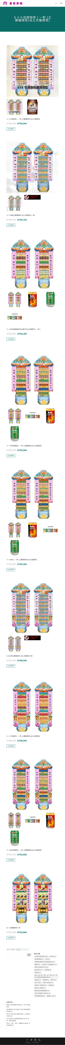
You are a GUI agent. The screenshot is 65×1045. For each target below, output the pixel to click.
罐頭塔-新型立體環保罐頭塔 (42, 990)
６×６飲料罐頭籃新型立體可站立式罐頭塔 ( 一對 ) (24, 329)
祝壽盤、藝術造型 (48, 982)
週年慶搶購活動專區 (40, 996)
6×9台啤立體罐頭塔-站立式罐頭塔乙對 (20, 656)
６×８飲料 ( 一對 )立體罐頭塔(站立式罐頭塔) (22, 560)
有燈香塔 (38, 972)
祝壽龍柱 (51, 985)
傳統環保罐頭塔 (39, 959)
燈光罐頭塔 (45, 979)
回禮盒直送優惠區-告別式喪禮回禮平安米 (45, 961)
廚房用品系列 (39, 969)
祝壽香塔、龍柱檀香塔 (41, 985)
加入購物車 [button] (11, 129)
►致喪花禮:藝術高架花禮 (41, 956)
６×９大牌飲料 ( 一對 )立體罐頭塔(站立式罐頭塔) (23, 736)
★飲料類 (53, 956)
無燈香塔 (38, 979)
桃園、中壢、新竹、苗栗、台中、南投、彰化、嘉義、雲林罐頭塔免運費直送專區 (46, 976)
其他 (48, 959)
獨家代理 (53, 979)
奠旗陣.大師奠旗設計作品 (41, 967)
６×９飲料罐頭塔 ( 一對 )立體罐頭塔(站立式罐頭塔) (24, 850)
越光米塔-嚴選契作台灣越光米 (42, 993)
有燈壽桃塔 (48, 969)
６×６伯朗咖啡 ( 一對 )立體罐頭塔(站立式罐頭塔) (23, 119)
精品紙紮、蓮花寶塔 (40, 988)
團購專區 (37, 964)
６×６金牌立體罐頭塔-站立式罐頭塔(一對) (21, 215)
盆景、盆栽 (38, 982)
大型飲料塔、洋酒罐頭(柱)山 (49, 964)
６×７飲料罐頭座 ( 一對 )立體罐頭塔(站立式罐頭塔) (24, 446)
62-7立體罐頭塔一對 (13, 928)
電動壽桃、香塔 (51, 996)
